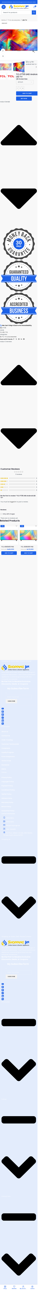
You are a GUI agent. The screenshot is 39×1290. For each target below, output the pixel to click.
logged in (13, 502)
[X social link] (16, 339)
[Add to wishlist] (16, 526)
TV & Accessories (14, 20)
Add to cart (27, 93)
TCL (6, 332)
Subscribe (11, 701)
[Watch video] (3, 51)
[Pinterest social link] (19, 339)
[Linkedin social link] (21, 339)
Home (4, 20)
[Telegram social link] (24, 339)
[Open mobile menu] (3, 7)
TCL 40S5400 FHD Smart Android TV (7, 548)
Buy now (24, 98)
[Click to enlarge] (3, 56)
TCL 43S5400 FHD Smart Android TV (27, 548)
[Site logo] (18, 7)
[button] (36, 40)
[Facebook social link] (14, 339)
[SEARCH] (34, 12)
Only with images (9, 514)
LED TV (24, 20)
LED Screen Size (21, 79)
